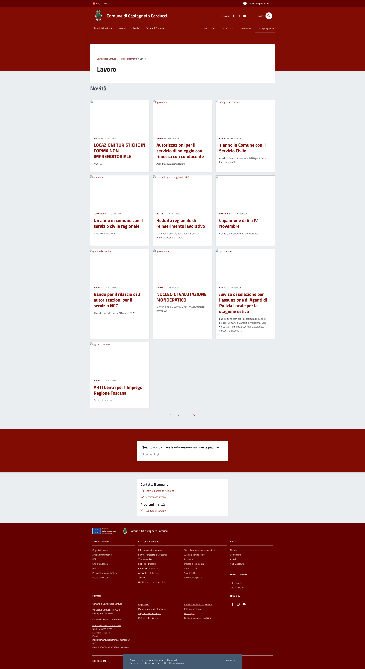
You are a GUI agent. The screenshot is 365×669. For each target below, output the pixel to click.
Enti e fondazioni (100, 563)
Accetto (230, 660)
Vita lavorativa (145, 559)
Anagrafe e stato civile (149, 573)
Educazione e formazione (150, 550)
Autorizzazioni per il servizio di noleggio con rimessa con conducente (180, 150)
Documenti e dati (100, 577)
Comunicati (100, 213)
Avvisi (97, 138)
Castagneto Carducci (106, 58)
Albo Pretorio (246, 28)
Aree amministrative (102, 554)
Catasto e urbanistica (148, 568)
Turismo (141, 577)
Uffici (94, 559)
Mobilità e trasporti (147, 563)
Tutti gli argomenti (267, 28)
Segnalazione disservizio (149, 613)
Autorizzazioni (190, 568)
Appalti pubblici (191, 573)
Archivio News (237, 563)
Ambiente (188, 559)
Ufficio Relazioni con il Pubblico (106, 625)
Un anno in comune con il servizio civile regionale (118, 223)
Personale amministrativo (104, 573)
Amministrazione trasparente (198, 604)
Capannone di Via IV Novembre (238, 223)
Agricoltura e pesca (193, 577)
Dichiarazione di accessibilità (197, 618)
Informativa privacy (193, 609)
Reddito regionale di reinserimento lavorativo (180, 223)
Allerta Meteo (209, 28)
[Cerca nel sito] (268, 15)
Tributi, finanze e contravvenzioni (199, 550)
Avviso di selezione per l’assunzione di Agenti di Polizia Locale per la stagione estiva (243, 303)
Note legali (189, 613)
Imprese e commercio (194, 563)
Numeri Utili (227, 28)
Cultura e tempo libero (194, 554)
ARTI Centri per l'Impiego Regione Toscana (118, 390)
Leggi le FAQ (144, 604)
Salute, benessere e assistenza (152, 554)
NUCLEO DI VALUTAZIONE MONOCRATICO (181, 297)
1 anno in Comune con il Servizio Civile (242, 147)
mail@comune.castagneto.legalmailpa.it (111, 639)
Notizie (160, 213)
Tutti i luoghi (236, 583)
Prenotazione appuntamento (152, 609)
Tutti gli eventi (237, 587)
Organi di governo (100, 550)
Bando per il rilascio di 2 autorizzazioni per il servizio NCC (117, 300)
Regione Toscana (103, 3)
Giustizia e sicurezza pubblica (151, 582)
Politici (95, 568)
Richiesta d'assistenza (148, 618)
